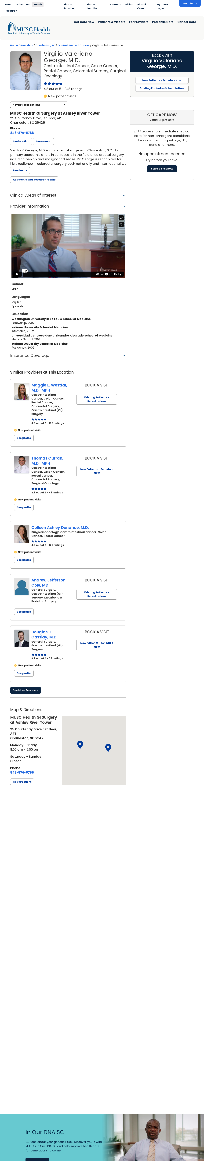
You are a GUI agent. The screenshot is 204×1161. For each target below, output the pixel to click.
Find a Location (92, 6)
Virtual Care (141, 6)
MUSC (8, 4)
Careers (115, 4)
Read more (20, 170)
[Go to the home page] (29, 28)
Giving (129, 4)
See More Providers (25, 690)
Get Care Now (84, 22)
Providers (26, 45)
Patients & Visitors (111, 22)
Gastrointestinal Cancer (73, 45)
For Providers (138, 22)
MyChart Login (162, 6)
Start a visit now (162, 168)
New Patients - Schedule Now (96, 471)
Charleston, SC (45, 45)
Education (22, 4)
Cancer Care (186, 22)
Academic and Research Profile (34, 179)
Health (37, 4)
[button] (39, 105)
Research (11, 11)
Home (14, 45)
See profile (24, 438)
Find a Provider (69, 6)
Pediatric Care (162, 22)
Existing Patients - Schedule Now (96, 399)
